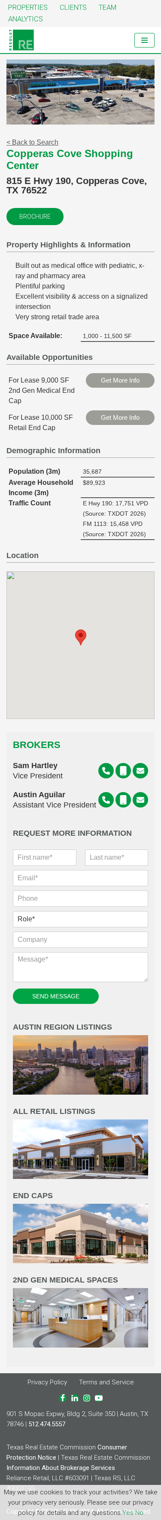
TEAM (107, 7)
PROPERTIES (28, 7)
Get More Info (120, 380)
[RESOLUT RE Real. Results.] (21, 40)
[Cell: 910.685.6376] (123, 770)
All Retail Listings (54, 1111)
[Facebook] (63, 1398)
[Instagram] (87, 1398)
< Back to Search (32, 142)
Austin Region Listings (62, 1027)
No (139, 1513)
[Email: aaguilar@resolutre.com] (140, 800)
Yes (128, 1513)
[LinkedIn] (75, 1398)
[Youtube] (99, 1398)
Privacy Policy (47, 1382)
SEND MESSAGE (55, 996)
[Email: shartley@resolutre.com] (140, 770)
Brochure (35, 216)
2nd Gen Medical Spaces (65, 1280)
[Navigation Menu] (144, 40)
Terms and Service (106, 1382)
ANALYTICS (25, 19)
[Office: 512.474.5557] (106, 770)
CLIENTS (73, 7)
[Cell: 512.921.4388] (123, 800)
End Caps (33, 1196)
